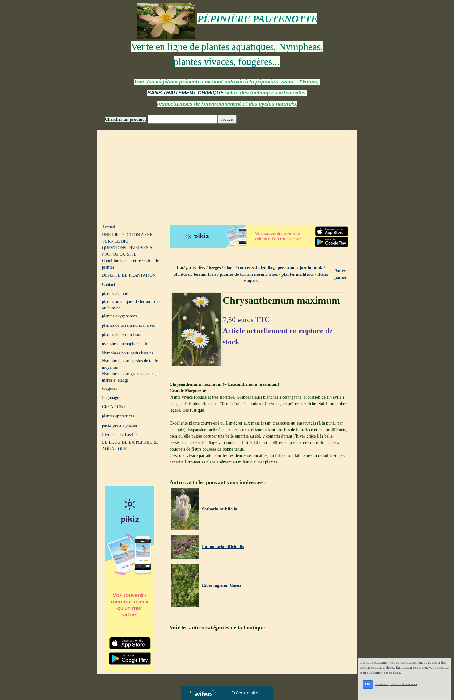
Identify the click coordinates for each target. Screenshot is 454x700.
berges (215, 268)
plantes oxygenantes (119, 316)
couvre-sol (247, 268)
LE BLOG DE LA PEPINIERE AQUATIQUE (130, 445)
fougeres (109, 388)
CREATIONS (114, 406)
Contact (108, 284)
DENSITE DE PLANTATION (129, 275)
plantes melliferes (297, 274)
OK (368, 684)
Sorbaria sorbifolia (219, 509)
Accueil (108, 227)
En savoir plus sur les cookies (396, 684)
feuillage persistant (278, 268)
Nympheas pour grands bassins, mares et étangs (129, 377)
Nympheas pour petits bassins (127, 353)
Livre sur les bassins (119, 434)
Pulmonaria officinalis (223, 546)
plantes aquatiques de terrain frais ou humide (131, 304)
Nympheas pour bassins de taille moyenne (130, 364)
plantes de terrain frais (121, 334)
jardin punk (311, 268)
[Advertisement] (227, 176)
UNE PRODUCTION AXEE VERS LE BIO (127, 238)
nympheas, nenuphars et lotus (127, 344)
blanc (229, 268)
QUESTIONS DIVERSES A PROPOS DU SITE (127, 251)
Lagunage (110, 397)
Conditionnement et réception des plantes (131, 264)
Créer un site (244, 693)
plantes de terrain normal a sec (128, 325)
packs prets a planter (119, 425)
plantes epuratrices (118, 416)
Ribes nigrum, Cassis (221, 585)
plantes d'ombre (115, 293)
